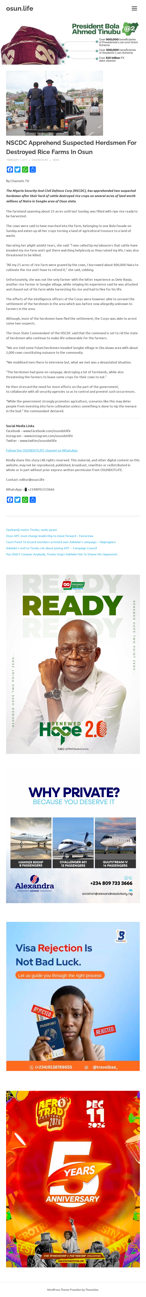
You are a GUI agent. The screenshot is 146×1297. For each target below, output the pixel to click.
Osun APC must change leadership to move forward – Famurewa (49, 536)
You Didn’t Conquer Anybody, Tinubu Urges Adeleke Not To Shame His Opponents (61, 554)
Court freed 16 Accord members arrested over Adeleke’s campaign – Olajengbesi (61, 542)
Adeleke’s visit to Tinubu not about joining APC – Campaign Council (51, 548)
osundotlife (40, 159)
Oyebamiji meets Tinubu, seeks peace (31, 529)
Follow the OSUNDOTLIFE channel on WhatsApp (42, 450)
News (56, 159)
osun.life (19, 8)
